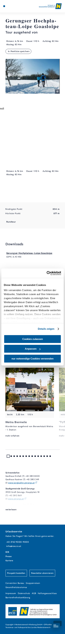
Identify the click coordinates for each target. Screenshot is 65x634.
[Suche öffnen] (14, 6)
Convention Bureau (15, 583)
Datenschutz (24, 593)
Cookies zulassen (32, 339)
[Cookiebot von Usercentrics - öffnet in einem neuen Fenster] (46, 273)
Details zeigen (46, 328)
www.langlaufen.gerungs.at (21, 482)
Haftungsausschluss (47, 593)
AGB (34, 593)
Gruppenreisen (33, 583)
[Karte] (9, 6)
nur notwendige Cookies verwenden (33, 358)
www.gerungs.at (16, 498)
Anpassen (30, 348)
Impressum (11, 593)
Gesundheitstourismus (16, 587)
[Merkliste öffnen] (12, 6)
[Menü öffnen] (4, 6)
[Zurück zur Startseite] (50, 6)
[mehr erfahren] (29, 402)
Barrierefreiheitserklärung (18, 597)
